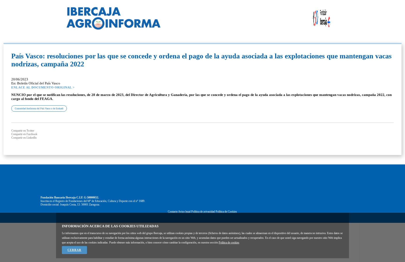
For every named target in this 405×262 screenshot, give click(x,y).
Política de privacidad (203, 211)
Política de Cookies (226, 211)
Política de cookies (229, 242)
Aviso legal (184, 211)
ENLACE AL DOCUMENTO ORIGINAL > (43, 87)
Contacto (173, 211)
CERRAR (74, 250)
